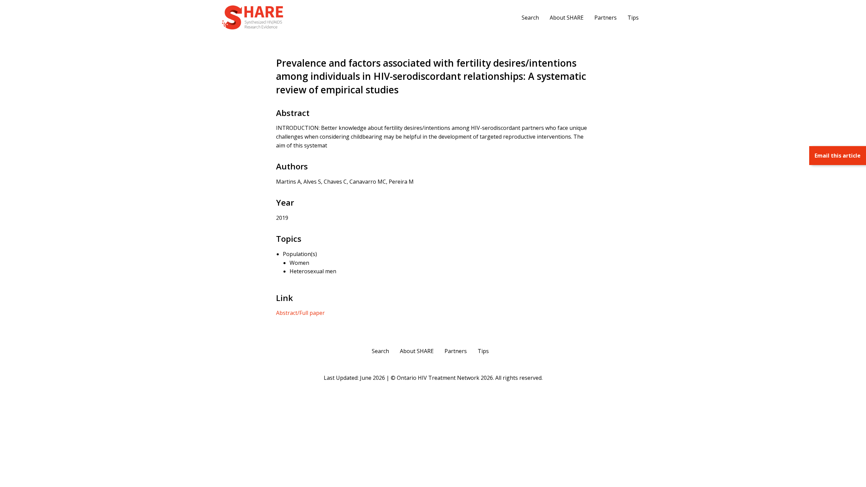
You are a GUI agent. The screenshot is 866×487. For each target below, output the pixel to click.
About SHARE (567, 17)
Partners (605, 17)
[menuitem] (530, 17)
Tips (633, 17)
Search (530, 17)
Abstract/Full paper (300, 313)
